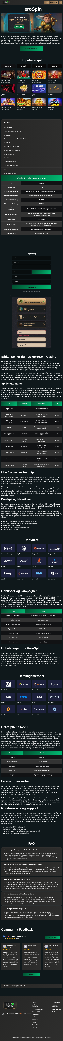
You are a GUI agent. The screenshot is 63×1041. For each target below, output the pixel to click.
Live (22, 66)
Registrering (7, 135)
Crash (38, 66)
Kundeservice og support (11, 165)
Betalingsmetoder (9, 154)
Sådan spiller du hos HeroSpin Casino (15, 139)
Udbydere (7, 142)
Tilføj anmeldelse (52, 937)
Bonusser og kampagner (11, 146)
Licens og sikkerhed (10, 161)
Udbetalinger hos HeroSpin (12, 150)
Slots (53, 66)
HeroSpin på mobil (9, 158)
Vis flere (31, 974)
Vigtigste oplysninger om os (12, 131)
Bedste (7, 66)
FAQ (5, 169)
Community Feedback (10, 173)
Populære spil (8, 127)
